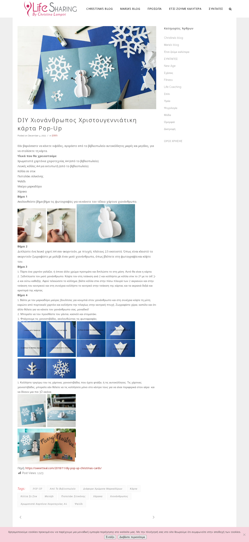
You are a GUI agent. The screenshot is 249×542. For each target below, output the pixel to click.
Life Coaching (172, 86)
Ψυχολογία (170, 107)
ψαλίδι (79, 503)
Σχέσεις (168, 72)
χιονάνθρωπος (119, 496)
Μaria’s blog (171, 44)
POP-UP (37, 488)
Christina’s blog (173, 37)
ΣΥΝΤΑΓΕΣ (171, 58)
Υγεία (167, 100)
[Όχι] (244, 535)
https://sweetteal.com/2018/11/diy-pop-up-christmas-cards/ (63, 468)
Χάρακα (98, 496)
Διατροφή (169, 129)
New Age (169, 65)
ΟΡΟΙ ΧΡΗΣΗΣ (173, 141)
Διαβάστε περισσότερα (132, 537)
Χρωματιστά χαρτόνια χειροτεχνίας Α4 (44, 503)
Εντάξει (110, 537)
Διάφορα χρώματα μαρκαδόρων (102, 488)
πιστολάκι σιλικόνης (73, 496)
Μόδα (167, 115)
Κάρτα (133, 488)
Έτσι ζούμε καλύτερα (176, 51)
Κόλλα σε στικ (29, 496)
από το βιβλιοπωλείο (63, 488)
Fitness (168, 79)
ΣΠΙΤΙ (54, 135)
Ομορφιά (169, 122)
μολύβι (49, 496)
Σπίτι (167, 93)
